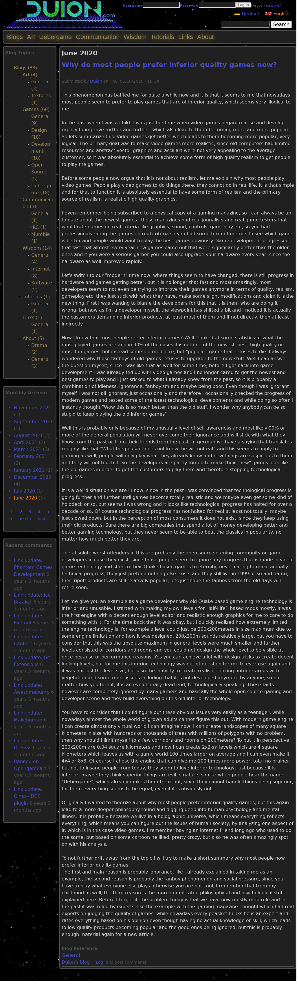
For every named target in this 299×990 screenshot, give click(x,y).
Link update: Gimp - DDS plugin (28, 796)
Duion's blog (76, 962)
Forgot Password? (266, 5)
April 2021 (25, 442)
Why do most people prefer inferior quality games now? (169, 65)
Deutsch (250, 13)
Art (31, 36)
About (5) (33, 338)
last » (44, 518)
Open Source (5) (39, 172)
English (280, 13)
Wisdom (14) (37, 248)
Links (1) (32, 317)
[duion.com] (64, 28)
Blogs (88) (25, 68)
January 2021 (29, 470)
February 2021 (30, 456)
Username (133, 5)
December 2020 (32, 477)
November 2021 (32, 407)
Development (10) (40, 151)
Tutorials (162, 36)
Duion (96, 81)
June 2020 (25, 498)
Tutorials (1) (36, 296)
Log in (102, 962)
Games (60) (36, 109)
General (71, 955)
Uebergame (55, 36)
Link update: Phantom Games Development (33, 567)
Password (189, 5)
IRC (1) (39, 227)
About (205, 36)
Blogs (15, 36)
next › (25, 518)
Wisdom (135, 36)
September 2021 (33, 421)
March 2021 (27, 449)
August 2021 (28, 435)
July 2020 (24, 491)
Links (185, 36)
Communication (98, 36)
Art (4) (30, 74)
